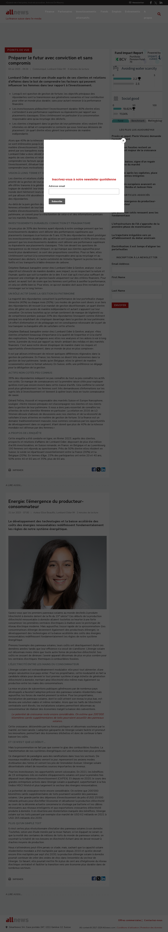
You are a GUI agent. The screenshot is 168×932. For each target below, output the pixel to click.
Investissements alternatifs (86, 12)
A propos (148, 12)
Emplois (116, 11)
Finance (49, 11)
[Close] (123, 140)
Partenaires (65, 11)
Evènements (132, 11)
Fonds (104, 11)
